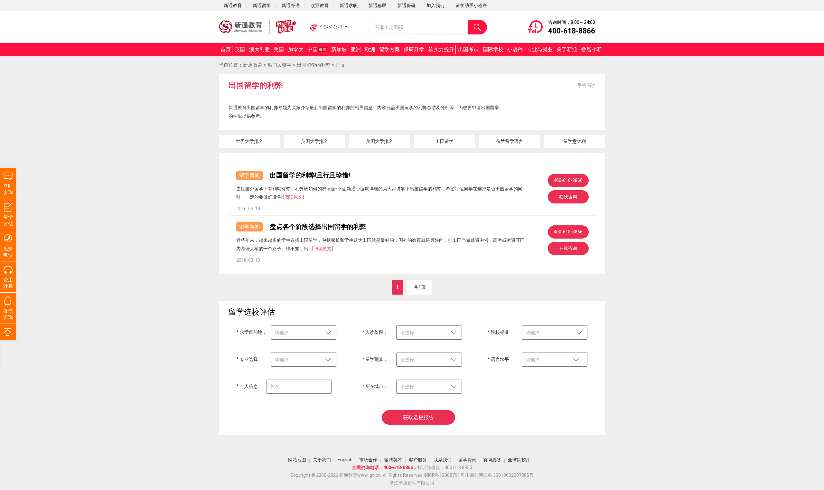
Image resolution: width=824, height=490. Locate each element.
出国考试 (468, 49)
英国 (240, 49)
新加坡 (339, 49)
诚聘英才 (393, 459)
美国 (279, 49)
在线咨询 (568, 196)
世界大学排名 (249, 141)
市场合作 (368, 459)
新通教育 (252, 65)
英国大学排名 (314, 141)
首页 (225, 49)
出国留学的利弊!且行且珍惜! (310, 175)
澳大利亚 (259, 49)
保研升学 (414, 49)
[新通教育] (257, 27)
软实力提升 (441, 49)
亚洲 (356, 49)
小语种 (515, 49)
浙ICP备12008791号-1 (446, 475)
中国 (316, 49)
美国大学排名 (379, 141)
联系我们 (443, 459)
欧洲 (370, 49)
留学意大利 (574, 141)
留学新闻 (249, 175)
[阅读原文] (293, 197)
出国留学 (444, 141)
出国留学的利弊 (314, 65)
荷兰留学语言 (509, 141)
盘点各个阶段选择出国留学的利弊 (318, 227)
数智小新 (591, 49)
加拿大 (296, 49)
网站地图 (297, 459)
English (345, 459)
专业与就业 (540, 49)
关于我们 (322, 459)
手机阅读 (586, 85)
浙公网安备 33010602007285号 (502, 475)
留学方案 (389, 49)
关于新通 (567, 49)
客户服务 (418, 459)
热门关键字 (279, 65)
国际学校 (493, 49)
